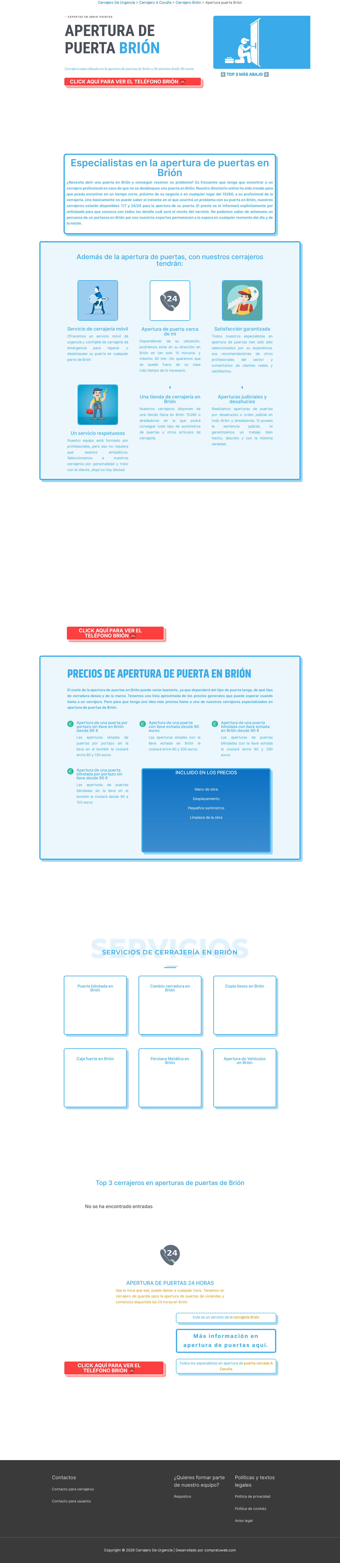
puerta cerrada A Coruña (246, 1366)
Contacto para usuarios (71, 1501)
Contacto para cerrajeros (73, 1489)
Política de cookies (250, 1509)
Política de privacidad (252, 1496)
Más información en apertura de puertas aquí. (226, 1340)
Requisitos (182, 1496)
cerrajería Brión (246, 1317)
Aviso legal (244, 1521)
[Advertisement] (171, 124)
